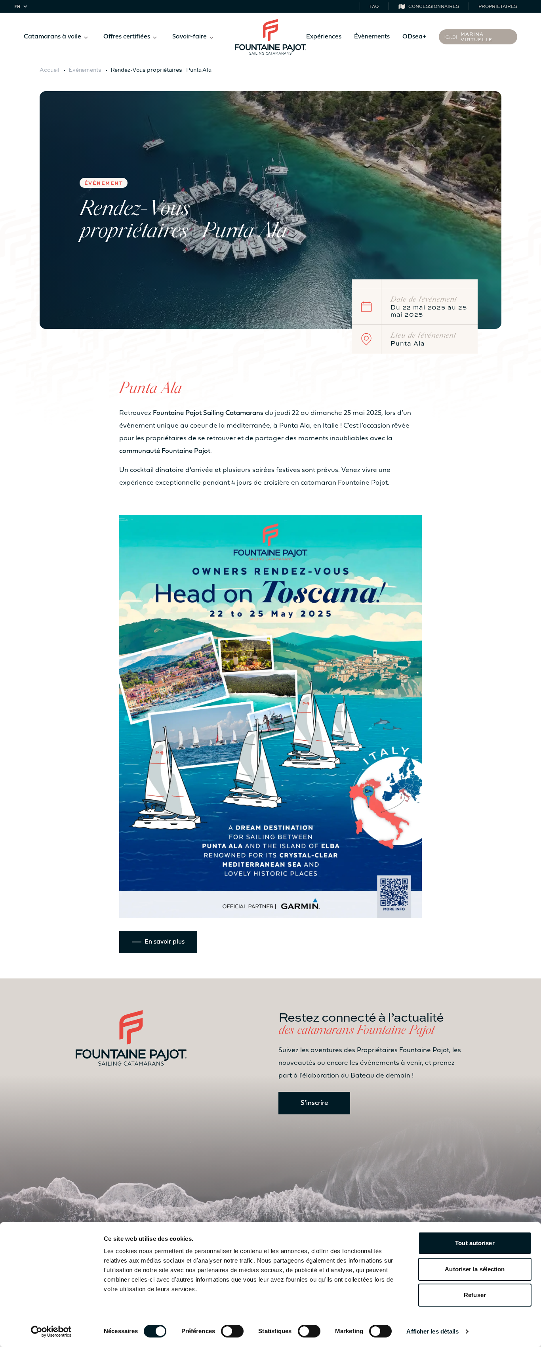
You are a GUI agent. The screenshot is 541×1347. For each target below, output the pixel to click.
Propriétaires (497, 6)
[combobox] (22, 6)
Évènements (372, 37)
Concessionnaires (433, 6)
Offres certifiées (126, 37)
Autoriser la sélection (475, 1269)
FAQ (374, 6)
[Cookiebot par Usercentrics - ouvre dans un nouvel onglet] (51, 1331)
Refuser (475, 1295)
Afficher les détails (432, 1331)
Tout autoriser (474, 1243)
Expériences (323, 37)
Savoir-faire (189, 37)
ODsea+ (414, 37)
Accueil (49, 69)
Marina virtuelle (477, 36)
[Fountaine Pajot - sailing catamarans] (270, 37)
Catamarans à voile (52, 37)
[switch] (232, 1331)
